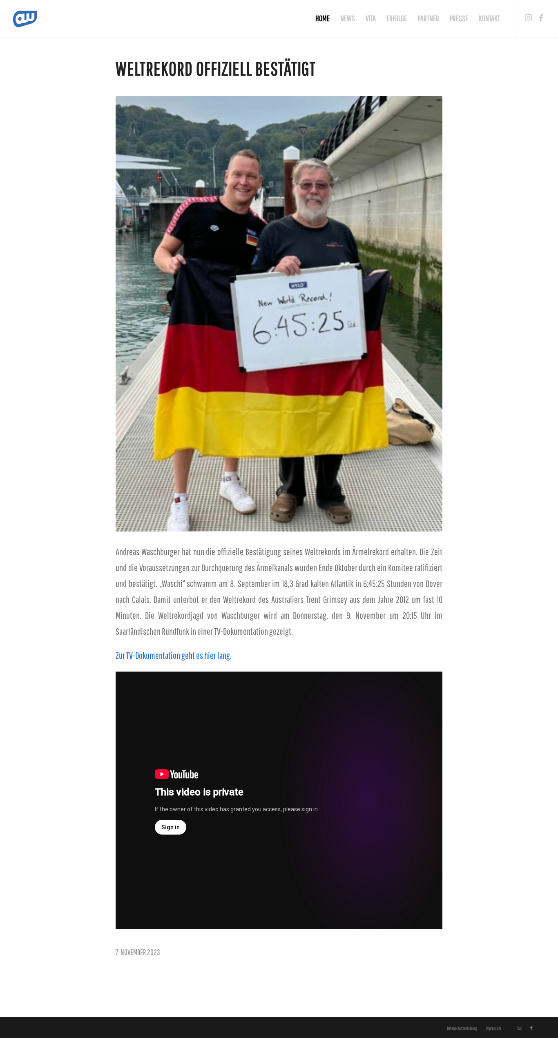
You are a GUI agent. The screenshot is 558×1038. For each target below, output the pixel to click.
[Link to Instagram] (528, 18)
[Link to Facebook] (541, 18)
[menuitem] (322, 18)
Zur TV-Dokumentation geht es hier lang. (174, 655)
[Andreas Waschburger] (29, 18)
